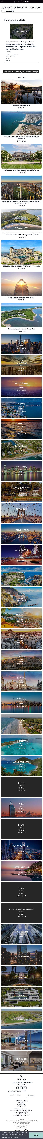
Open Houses (21, 348)
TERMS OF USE (21, 1104)
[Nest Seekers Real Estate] (21, 1)
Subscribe (30, 1095)
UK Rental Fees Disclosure (21, 1127)
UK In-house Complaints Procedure (21, 1123)
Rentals (21, 345)
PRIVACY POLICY (21, 1106)
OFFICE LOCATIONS (21, 1101)
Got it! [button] (36, 1135)
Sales (22, 343)
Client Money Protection (21, 1126)
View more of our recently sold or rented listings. (21, 71)
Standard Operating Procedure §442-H (21, 1122)
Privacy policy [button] (13, 1137)
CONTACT (21, 1102)
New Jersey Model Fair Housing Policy (22, 1125)
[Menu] (2, 2)
